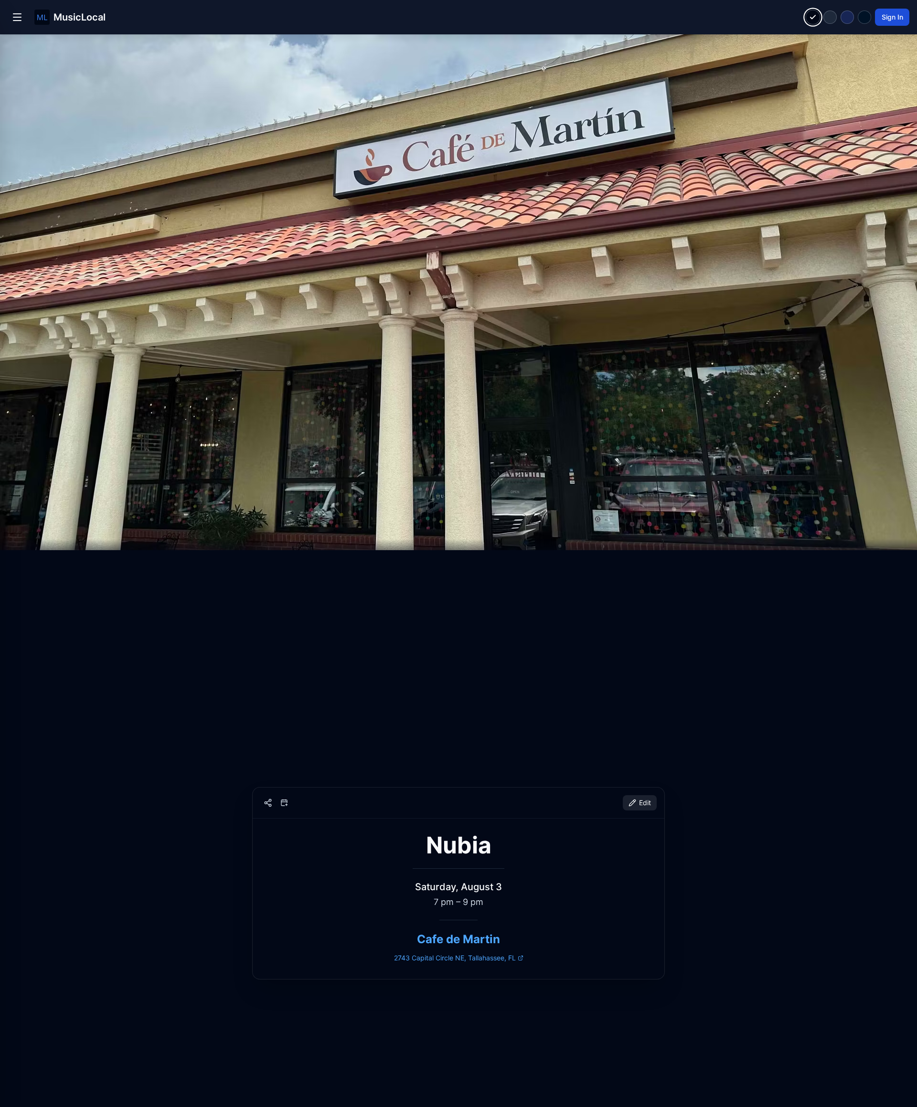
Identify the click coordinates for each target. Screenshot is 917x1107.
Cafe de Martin (458, 939)
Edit (645, 802)
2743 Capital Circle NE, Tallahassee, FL (455, 958)
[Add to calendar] (284, 802)
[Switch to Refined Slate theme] (830, 17)
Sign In (892, 17)
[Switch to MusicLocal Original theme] (813, 17)
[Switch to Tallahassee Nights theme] (847, 17)
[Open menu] (17, 17)
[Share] (268, 802)
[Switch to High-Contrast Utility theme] (864, 17)
